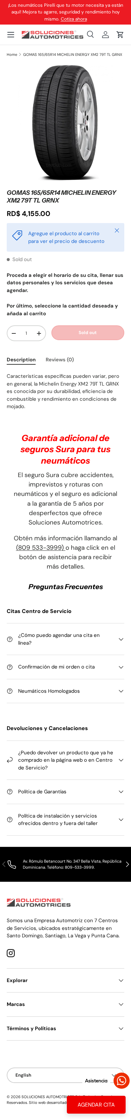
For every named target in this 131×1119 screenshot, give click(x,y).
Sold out (88, 332)
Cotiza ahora (74, 19)
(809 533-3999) (41, 547)
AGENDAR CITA (96, 1104)
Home (12, 55)
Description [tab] (21, 359)
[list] (65, 123)
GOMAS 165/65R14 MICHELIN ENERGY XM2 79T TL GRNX (72, 55)
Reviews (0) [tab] (60, 359)
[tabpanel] (65, 391)
